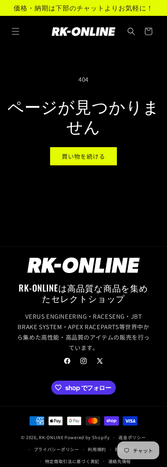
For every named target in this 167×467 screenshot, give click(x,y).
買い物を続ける (83, 156)
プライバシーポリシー (56, 449)
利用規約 (97, 449)
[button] (15, 31)
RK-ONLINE (51, 437)
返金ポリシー (132, 437)
